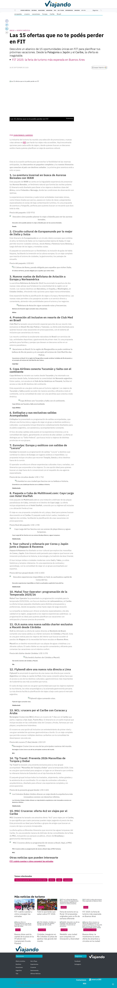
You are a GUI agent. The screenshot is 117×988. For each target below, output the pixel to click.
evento (18, 930)
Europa (44, 14)
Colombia (64, 930)
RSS (84, 983)
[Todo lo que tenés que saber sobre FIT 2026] (47, 904)
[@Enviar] (6, 32)
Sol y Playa (61, 10)
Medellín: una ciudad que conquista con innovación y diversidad (69, 936)
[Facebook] (6, 20)
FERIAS (86, 907)
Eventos (18, 907)
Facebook (77, 961)
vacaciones (36, 14)
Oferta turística (25, 10)
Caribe (52, 14)
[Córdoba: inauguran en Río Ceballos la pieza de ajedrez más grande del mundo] (47, 927)
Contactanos (81, 980)
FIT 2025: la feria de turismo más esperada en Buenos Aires (48, 59)
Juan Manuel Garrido (23, 135)
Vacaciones (41, 10)
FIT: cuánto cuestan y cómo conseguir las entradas (31, 861)
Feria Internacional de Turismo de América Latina (31, 880)
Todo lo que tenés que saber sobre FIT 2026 (46, 912)
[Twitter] (6, 24)
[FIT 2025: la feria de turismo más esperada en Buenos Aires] (92, 904)
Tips (55, 10)
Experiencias (69, 10)
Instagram (78, 964)
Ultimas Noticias (35, 973)
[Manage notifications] (113, 984)
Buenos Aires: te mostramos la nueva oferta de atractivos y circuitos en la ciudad (91, 937)
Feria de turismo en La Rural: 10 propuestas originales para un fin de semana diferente (70, 915)
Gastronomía (34, 970)
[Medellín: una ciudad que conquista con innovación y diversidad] (70, 927)
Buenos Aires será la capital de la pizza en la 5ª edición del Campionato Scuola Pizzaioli (24, 939)
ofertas (52, 880)
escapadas (18, 14)
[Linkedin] (6, 28)
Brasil (59, 14)
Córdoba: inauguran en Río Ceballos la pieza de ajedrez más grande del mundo (47, 937)
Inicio (12, 30)
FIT (24, 142)
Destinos (34, 10)
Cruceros (77, 10)
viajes (59, 880)
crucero (27, 14)
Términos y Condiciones (23, 986)
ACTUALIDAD (41, 930)
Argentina (49, 10)
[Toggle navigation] (14, 10)
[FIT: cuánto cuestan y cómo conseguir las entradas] (24, 904)
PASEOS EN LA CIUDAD (90, 930)
